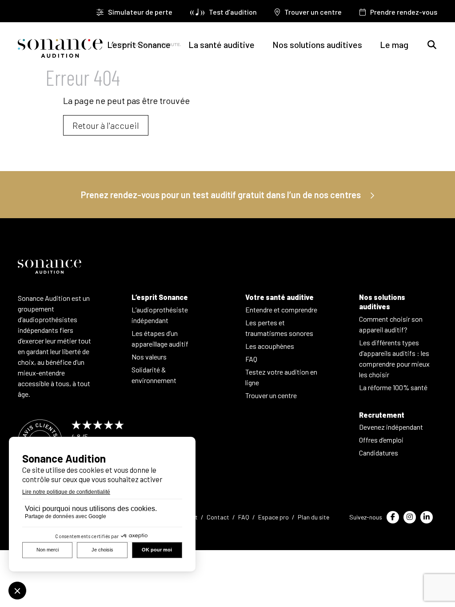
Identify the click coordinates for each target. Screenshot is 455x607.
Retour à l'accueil (105, 125)
